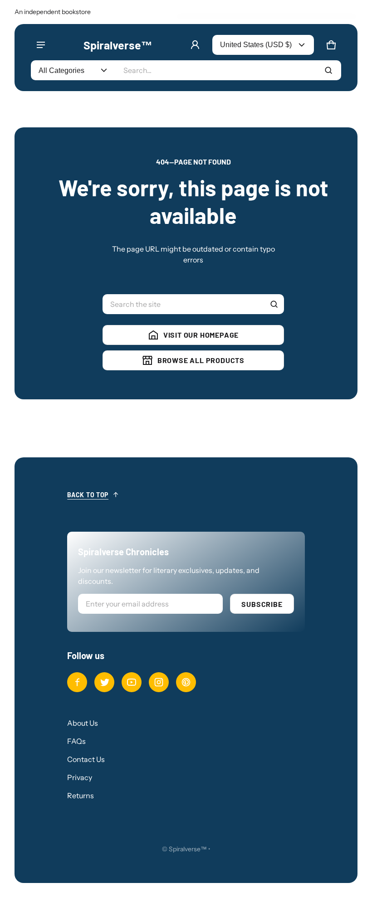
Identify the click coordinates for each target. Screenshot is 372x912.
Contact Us (86, 759)
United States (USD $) (256, 45)
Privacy (79, 777)
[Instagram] (159, 682)
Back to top (87, 495)
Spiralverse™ (188, 849)
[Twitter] (104, 682)
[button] (331, 45)
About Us (82, 723)
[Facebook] (77, 682)
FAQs (76, 741)
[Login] (195, 45)
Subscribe (261, 604)
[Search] (274, 304)
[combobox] (228, 70)
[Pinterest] (186, 682)
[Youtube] (132, 682)
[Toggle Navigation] (41, 45)
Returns (80, 795)
